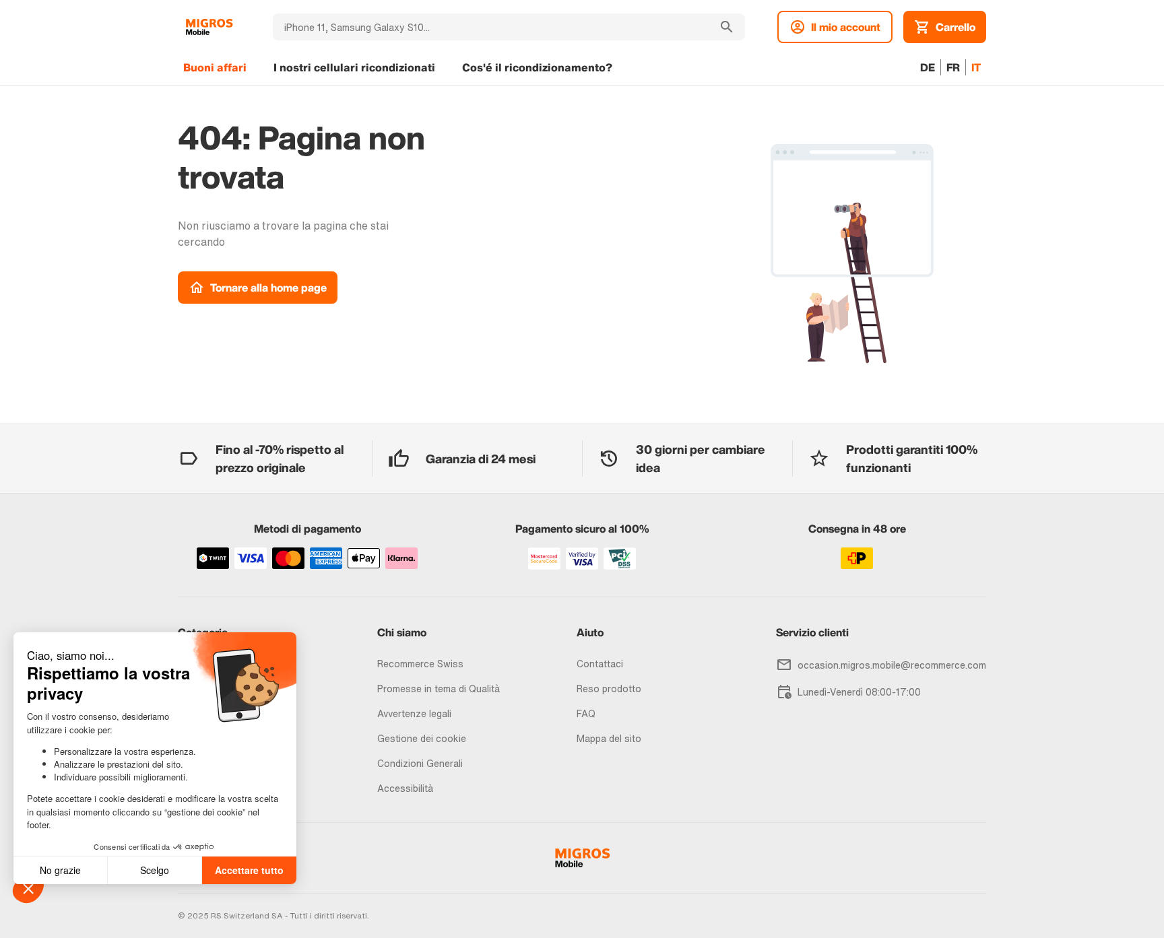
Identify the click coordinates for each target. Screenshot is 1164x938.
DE (927, 67)
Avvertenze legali (414, 713)
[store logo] (209, 27)
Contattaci (600, 664)
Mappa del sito (609, 738)
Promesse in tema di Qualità (438, 688)
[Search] (727, 26)
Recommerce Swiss (420, 664)
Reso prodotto (609, 688)
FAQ (586, 713)
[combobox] (490, 27)
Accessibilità (405, 788)
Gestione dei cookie (421, 738)
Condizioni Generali (420, 763)
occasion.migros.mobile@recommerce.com (892, 665)
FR (953, 67)
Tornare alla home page (268, 287)
